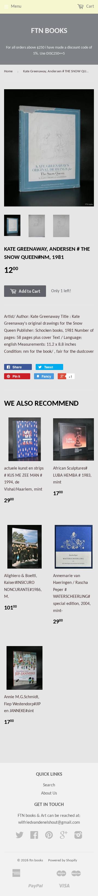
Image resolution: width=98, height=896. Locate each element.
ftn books (49, 31)
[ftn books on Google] (64, 837)
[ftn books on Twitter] (20, 837)
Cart (89, 6)
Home (8, 71)
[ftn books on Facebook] (34, 837)
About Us (49, 793)
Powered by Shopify (62, 860)
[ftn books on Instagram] (78, 837)
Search (49, 785)
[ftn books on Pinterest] (49, 837)
